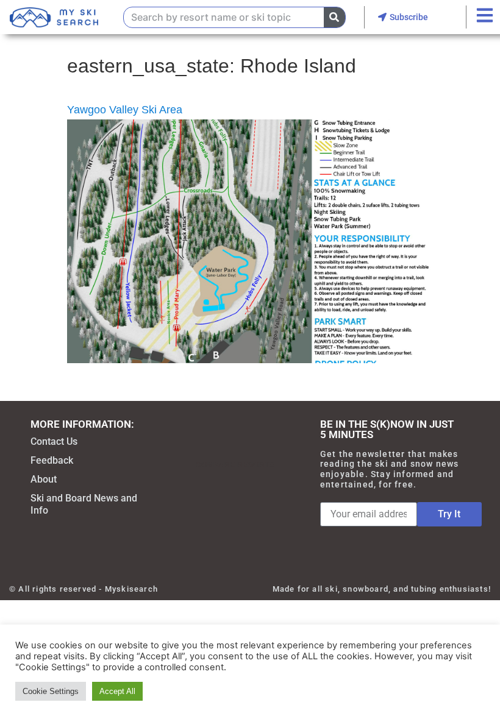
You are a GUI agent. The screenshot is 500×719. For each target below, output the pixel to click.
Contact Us (53, 441)
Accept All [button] (117, 691)
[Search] (334, 17)
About (43, 479)
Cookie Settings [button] (51, 691)
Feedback (51, 460)
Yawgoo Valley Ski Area (124, 110)
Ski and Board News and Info (83, 504)
